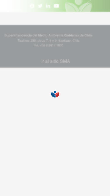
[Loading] (55, 98)
